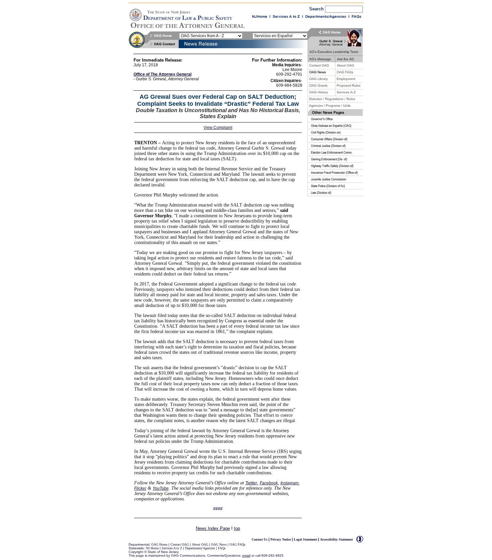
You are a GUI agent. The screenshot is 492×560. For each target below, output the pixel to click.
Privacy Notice (280, 539)
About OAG (200, 544)
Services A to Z (172, 548)
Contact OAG (179, 544)
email (246, 555)
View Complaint (217, 127)
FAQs (222, 548)
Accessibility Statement (336, 539)
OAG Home (159, 544)
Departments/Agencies (200, 548)
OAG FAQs (237, 544)
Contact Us (259, 539)
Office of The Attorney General (162, 74)
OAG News (219, 544)
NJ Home (152, 548)
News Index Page (213, 528)
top (237, 528)
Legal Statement (305, 539)
